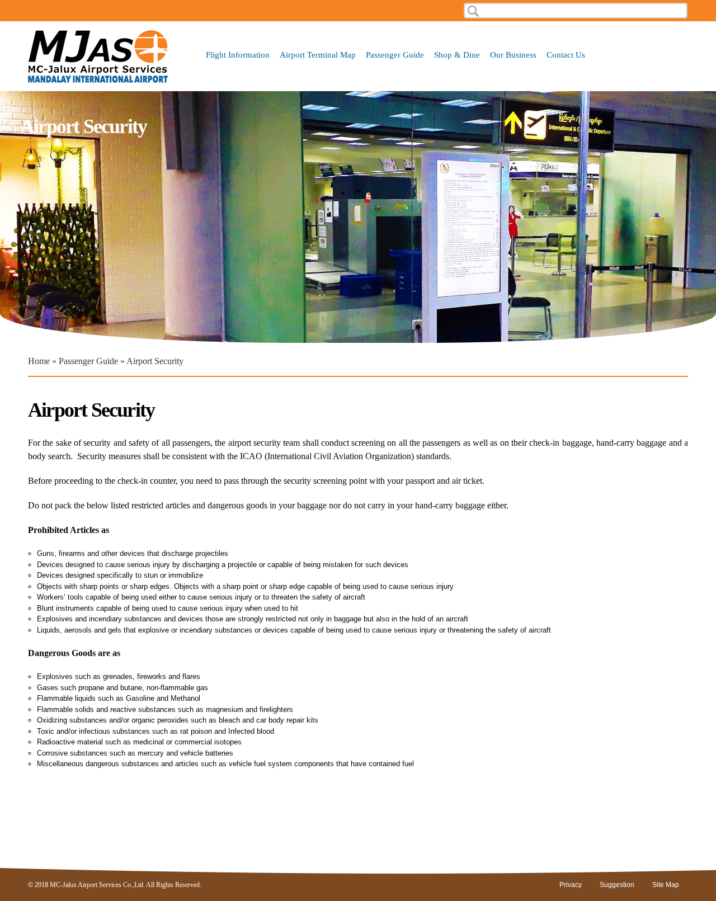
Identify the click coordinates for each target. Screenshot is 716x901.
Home (39, 361)
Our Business (513, 55)
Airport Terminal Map (318, 55)
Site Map (665, 885)
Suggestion (617, 885)
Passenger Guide (395, 55)
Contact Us (566, 55)
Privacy (570, 885)
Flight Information (238, 55)
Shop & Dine (457, 55)
